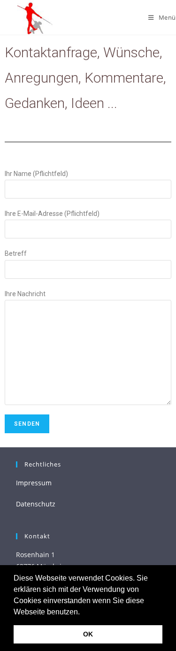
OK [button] (88, 634)
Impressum (34, 482)
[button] (83, 612)
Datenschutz (35, 503)
